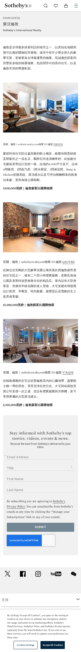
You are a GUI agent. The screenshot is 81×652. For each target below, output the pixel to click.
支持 (5, 600)
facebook (23, 574)
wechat (73, 574)
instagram (38, 574)
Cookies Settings (25, 645)
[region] (40, 631)
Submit (40, 527)
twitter (7, 574)
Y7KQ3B (67, 372)
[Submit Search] (45, 6)
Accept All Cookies (53, 645)
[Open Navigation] (76, 5)
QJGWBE (68, 262)
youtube (55, 574)
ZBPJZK (58, 144)
